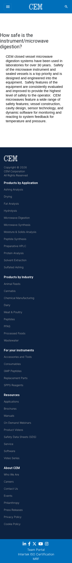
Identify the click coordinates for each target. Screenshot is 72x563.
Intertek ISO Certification (36, 554)
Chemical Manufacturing (19, 298)
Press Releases (13, 509)
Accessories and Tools (18, 356)
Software (9, 451)
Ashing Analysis (13, 189)
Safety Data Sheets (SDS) (20, 436)
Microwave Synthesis (17, 224)
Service (8, 444)
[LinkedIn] (25, 544)
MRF (36, 559)
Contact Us (11, 488)
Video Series (11, 458)
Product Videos (13, 429)
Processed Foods (14, 333)
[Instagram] (47, 544)
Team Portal (36, 550)
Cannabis (10, 290)
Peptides (9, 319)
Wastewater (11, 340)
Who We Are (11, 474)
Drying (8, 196)
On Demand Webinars (17, 422)
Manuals (9, 415)
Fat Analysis (11, 203)
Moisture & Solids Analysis (20, 231)
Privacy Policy (13, 516)
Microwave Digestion (17, 217)
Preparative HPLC (15, 246)
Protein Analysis (14, 253)
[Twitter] (34, 544)
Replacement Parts (15, 378)
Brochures (10, 408)
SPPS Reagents (13, 385)
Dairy (7, 305)
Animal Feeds (12, 283)
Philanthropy (11, 502)
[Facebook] (29, 544)
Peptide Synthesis (15, 239)
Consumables (12, 363)
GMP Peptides (13, 371)
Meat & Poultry (13, 312)
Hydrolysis (10, 210)
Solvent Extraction (15, 260)
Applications (11, 401)
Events (8, 495)
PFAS (7, 326)
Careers (9, 481)
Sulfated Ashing (13, 267)
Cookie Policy (12, 524)
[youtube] (41, 544)
